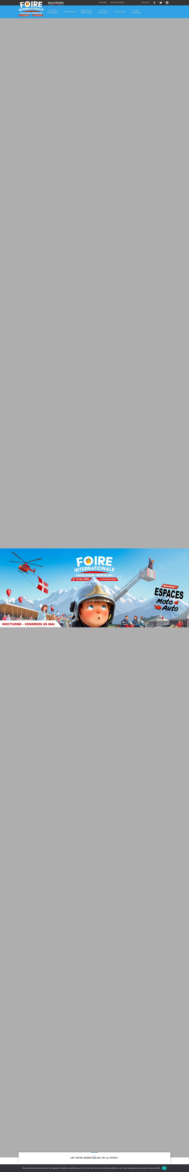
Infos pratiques (136, 12)
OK (164, 1168)
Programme (69, 12)
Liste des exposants (53, 12)
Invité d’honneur (103, 12)
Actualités (120, 12)
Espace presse (117, 2)
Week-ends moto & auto (86, 12)
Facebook (154, 2)
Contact (145, 2)
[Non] (185, 1168)
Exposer (103, 2)
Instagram (167, 2)
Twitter (160, 2)
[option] (94, 587)
